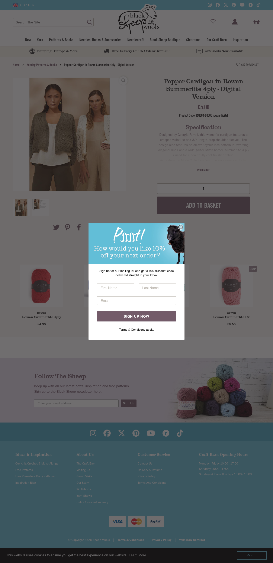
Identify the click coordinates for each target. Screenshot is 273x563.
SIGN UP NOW (136, 316)
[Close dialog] (181, 227)
